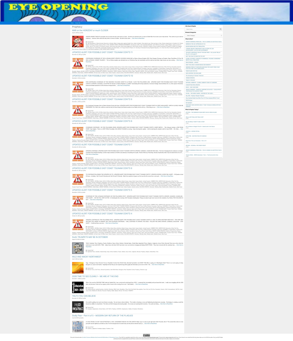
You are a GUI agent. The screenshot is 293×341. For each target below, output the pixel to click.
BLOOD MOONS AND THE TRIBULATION (195, 46)
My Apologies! (189, 102)
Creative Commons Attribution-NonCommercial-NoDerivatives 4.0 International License (101, 337)
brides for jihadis (137, 43)
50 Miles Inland (102, 66)
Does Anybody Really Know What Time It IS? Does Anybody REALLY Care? (203, 98)
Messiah (139, 251)
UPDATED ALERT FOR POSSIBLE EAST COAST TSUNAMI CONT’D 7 (102, 144)
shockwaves (110, 71)
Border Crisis (130, 43)
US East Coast (97, 72)
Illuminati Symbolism (105, 269)
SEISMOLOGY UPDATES (101, 71)
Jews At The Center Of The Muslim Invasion (99, 46)
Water (145, 72)
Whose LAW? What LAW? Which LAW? (194, 117)
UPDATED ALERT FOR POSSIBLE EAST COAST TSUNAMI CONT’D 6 (102, 168)
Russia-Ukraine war (90, 47)
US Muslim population (174, 47)
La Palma (95, 138)
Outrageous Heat (122, 269)
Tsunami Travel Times (172, 71)
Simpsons (119, 71)
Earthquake (88, 68)
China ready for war (146, 43)
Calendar (97, 251)
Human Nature (102, 308)
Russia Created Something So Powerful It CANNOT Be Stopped (167, 46)
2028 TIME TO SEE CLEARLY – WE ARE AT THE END (95, 276)
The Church (125, 290)
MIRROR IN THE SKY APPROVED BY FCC (195, 44)
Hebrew (123, 251)
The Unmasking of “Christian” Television (194, 75)
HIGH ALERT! (176, 68)
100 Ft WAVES (90, 135)
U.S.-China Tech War (164, 47)
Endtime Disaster (137, 68)
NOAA (119, 69)
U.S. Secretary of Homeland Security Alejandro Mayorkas (146, 47)
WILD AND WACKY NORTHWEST (86, 257)
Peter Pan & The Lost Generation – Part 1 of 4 (196, 140)
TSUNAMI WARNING (87, 118)
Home (72, 23)
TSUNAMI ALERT (163, 71)
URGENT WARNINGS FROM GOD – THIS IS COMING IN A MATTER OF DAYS (204, 41)
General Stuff (90, 41)
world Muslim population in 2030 (95, 49)
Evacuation (144, 68)
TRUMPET (130, 290)
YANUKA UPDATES (190, 77)
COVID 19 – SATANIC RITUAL (192, 131)
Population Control (131, 269)
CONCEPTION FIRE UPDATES (193, 85)
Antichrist (111, 66)
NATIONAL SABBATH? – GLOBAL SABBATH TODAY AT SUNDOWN (201, 82)
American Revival (91, 289)
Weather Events (157, 72)
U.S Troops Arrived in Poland (126, 47)
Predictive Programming (163, 69)
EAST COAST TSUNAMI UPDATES (111, 68)
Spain (133, 71)
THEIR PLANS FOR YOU (191, 71)
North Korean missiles (137, 46)
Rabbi (113, 290)
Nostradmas (124, 69)
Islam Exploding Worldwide (146, 44)
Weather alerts (150, 72)
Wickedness (140, 308)
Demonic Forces (91, 269)
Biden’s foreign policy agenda (120, 43)
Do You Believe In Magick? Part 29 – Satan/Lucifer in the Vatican (200, 126)
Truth (112, 328)
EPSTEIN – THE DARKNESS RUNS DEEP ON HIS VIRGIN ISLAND (201, 112)
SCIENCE (119, 308)
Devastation (174, 66)
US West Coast (104, 72)
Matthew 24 (94, 290)
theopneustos (125, 308)
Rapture (78, 71)
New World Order (114, 269)
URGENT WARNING (88, 72)
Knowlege (99, 328)
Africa (107, 66)
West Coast (164, 72)
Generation (157, 289)
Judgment (134, 251)
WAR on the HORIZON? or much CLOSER (90, 30)
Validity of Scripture (132, 308)
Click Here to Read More (138, 38)
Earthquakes (94, 68)
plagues (104, 328)
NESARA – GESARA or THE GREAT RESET (196, 145)
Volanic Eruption (112, 72)
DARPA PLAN (154, 66)
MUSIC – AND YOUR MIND (192, 87)
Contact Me (77, 23)
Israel (181, 289)
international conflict (135, 44)
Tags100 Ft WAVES (139, 71)
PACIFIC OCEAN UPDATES (150, 69)
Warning (141, 72)
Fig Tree (153, 289)
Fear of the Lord (146, 289)
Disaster (179, 66)
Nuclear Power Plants (132, 69)
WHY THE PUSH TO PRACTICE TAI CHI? (195, 56)
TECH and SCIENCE (149, 71)
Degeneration (95, 308)
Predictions (145, 46)
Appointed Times (91, 251)
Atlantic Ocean (117, 66)
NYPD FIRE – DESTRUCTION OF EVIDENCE (196, 136)
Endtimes (115, 251)
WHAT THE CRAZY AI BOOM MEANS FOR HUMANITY (198, 64)
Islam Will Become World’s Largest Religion (162, 44)
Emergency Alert (123, 68)
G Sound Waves (162, 68)
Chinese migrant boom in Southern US (170, 43)
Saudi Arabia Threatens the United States (110, 47)
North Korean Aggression (126, 46)
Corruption (89, 308)
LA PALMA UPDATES (94, 69)
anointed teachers (100, 289)
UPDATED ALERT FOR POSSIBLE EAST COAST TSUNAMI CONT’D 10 (102, 76)
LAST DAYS (108, 308)
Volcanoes (136, 72)
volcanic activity (119, 72)
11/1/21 (97, 66)
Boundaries (122, 289)
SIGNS (115, 71)
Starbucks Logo (143, 269)
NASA (107, 69)
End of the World (132, 289)
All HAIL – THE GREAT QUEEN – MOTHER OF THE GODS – (199, 93)
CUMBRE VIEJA (147, 66)
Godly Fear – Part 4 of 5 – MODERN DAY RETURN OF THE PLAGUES (102, 315)
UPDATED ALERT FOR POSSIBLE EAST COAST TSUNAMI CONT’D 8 (102, 121)
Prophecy (150, 46)
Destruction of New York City (164, 66)
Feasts (119, 251)
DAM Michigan (189, 100)
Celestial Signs (103, 251)
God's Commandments (170, 289)
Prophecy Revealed (81, 140)
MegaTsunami (103, 69)
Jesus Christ (128, 251)
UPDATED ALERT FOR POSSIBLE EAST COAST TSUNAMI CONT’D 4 (102, 213)
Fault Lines (149, 68)
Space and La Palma (127, 71)
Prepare (170, 69)
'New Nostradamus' (91, 43)
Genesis (162, 289)
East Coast (100, 68)
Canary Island (124, 66)
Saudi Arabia (97, 47)
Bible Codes (116, 289)
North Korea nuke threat (115, 46)
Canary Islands (131, 66)
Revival (120, 290)
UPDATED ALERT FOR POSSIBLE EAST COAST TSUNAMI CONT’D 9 (102, 99)
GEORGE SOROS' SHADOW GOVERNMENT (120, 44)
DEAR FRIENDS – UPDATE (192, 62)
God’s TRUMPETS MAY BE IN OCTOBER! (90, 237)
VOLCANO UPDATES (129, 72)
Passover (104, 290)
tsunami (156, 71)
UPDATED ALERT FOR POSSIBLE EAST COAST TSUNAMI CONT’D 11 (102, 52)
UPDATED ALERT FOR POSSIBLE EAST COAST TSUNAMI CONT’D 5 (102, 190)
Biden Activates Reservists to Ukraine (104, 43)
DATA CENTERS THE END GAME (193, 73)
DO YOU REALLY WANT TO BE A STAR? (195, 121)
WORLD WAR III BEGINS (108, 49)
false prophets (140, 289)
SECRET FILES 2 (85, 71)
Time (157, 251)
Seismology (92, 71)
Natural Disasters (113, 69)
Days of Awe (110, 251)
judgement (94, 328)
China (126, 289)
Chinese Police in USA (104, 44)
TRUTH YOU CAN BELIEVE (84, 296)
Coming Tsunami (139, 66)
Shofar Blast (152, 251)
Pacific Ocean (140, 69)
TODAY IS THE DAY (190, 80)
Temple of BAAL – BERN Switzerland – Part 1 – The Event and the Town (202, 155)
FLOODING (155, 68)
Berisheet (111, 289)
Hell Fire (177, 289)
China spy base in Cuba (156, 43)
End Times (130, 68)
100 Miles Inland (91, 66)
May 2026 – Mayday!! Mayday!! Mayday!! (195, 95)
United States (80, 72)
